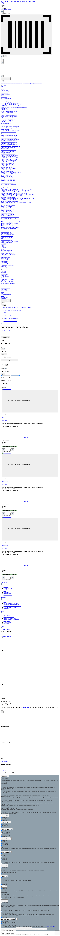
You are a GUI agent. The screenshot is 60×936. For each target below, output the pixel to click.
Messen (5, 589)
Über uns (6, 587)
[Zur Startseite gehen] (6, 9)
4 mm (6, 364)
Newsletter (3, 3)
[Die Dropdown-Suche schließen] (5, 56)
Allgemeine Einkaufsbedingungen (11, 604)
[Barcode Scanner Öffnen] (26, 34)
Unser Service (7, 615)
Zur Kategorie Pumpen (6, 98)
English (4, 8)
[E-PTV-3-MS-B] (6, 389)
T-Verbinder (8, 357)
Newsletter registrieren (6, 636)
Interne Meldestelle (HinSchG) (11, 607)
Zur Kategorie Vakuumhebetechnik (9, 228)
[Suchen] (2, 56)
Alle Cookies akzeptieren (8, 930)
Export (33, 83)
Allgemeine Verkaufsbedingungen (11, 603)
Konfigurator (7, 621)
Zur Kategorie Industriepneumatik (9, 184)
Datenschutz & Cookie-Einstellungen (12, 606)
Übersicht (3, 83)
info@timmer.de (6, 634)
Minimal (6, 377)
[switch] (1, 778)
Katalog (26, 437)
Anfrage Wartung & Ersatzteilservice (12, 619)
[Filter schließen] (1, 347)
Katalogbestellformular (9, 617)
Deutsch (4, 6)
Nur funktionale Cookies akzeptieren (24, 928)
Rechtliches (3, 597)
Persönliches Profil (9, 83)
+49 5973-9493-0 (7, 629)
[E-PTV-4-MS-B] (6, 453)
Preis (2, 374)
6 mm (6, 365)
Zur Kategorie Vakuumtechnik (8, 218)
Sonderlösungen (7, 622)
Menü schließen (6, 79)
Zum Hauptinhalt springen (7, 1)
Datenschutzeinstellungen (8, 929)
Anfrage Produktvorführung (10, 618)
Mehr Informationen (50, 926)
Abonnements (38, 83)
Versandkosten (26, 707)
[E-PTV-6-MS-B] (6, 517)
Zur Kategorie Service (6, 268)
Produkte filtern (6, 337)
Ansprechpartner (7, 593)
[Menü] (2, 11)
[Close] (1, 932)
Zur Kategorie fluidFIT (6, 123)
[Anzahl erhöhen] (12, 449)
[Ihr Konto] (2, 76)
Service (2, 611)
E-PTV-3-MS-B (4, 420)
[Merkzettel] (12, 74)
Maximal (6, 380)
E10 (6, 351)
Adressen (16, 83)
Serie (2, 348)
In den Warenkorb (6, 451)
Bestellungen (29, 83)
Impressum (6, 608)
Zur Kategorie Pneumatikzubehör (8, 132)
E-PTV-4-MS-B (4, 484)
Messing (7, 371)
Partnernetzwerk (7, 592)
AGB (5, 602)
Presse (5, 591)
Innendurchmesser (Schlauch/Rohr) (8, 360)
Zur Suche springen (17, 1)
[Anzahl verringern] (3, 449)
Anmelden (3, 81)
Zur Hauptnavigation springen (29, 1)
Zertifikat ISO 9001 (8, 588)
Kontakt (2, 2)
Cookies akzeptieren (39, 929)
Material (3, 368)
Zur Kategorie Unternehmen (7, 283)
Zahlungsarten (22, 83)
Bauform (3, 354)
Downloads (6, 623)
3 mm (6, 362)
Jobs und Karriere (8, 595)
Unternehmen (4, 582)
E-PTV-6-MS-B (4, 548)
